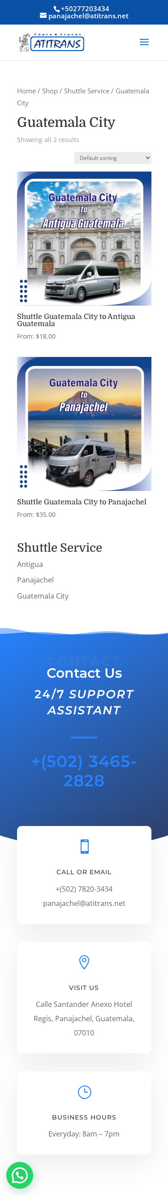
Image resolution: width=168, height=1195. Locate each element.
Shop (50, 90)
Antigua (30, 564)
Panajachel (35, 580)
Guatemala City (43, 596)
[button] (19, 1175)
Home (26, 90)
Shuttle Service (86, 90)
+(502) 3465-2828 (84, 770)
